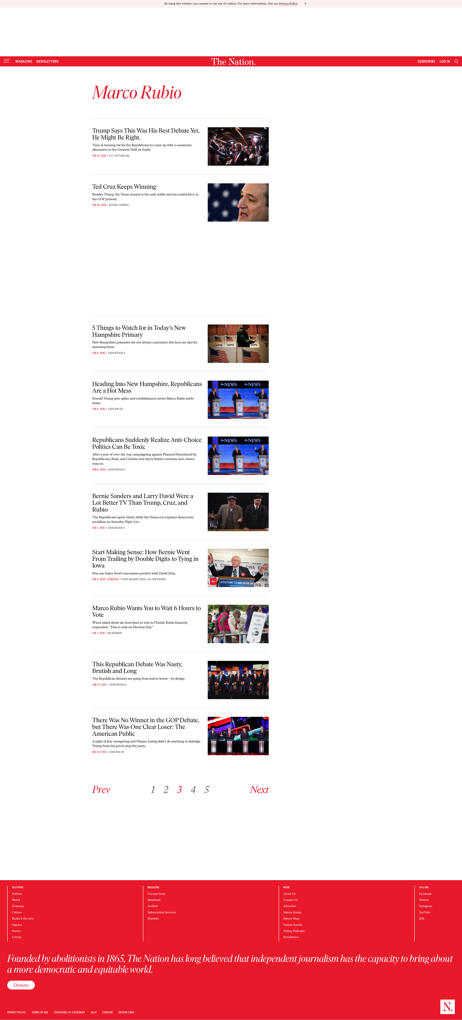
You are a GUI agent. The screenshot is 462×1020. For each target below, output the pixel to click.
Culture (17, 912)
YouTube (424, 912)
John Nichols (116, 353)
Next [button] (259, 789)
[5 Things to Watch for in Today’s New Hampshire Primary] (238, 343)
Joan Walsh (115, 409)
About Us (289, 893)
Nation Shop (291, 918)
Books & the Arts (23, 918)
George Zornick (119, 205)
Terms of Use (40, 1012)
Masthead (154, 900)
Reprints (153, 918)
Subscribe (426, 61)
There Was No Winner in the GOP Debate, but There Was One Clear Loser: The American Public (145, 726)
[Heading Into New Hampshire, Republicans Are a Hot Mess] (238, 400)
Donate (21, 985)
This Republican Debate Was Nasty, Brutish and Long (137, 668)
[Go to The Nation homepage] (233, 61)
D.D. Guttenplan (119, 156)
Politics (17, 893)
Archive (153, 906)
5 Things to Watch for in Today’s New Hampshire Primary (139, 331)
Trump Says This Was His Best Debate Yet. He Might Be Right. (146, 134)
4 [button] (193, 789)
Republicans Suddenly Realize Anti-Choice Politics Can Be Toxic (147, 443)
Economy (18, 906)
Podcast (113, 579)
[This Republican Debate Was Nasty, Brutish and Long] (238, 680)
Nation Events (292, 912)
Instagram (425, 906)
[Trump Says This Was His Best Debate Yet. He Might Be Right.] (238, 146)
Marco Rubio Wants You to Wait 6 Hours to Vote (146, 611)
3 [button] (179, 789)
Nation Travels (292, 925)
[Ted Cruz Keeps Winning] (238, 202)
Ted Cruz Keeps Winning (124, 186)
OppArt (17, 925)
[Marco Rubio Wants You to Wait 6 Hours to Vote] (238, 624)
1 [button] (153, 789)
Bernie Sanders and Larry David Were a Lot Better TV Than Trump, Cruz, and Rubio (142, 502)
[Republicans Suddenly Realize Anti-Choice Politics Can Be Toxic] (238, 456)
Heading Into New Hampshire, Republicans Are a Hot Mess (147, 387)
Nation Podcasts (293, 931)
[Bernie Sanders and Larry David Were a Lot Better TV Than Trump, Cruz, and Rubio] (238, 512)
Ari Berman (114, 633)
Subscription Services (162, 912)
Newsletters (47, 61)
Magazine (24, 61)
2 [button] (166, 789)
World (16, 900)
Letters (16, 937)
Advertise (289, 906)
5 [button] (206, 789)
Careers (108, 1012)
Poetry (16, 931)
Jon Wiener (159, 579)
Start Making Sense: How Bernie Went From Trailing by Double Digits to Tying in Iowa (145, 558)
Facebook (425, 893)
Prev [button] (101, 789)
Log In (445, 61)
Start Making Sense (133, 579)
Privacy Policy (288, 3)
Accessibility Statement (69, 1012)
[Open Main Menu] (6, 61)
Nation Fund (126, 1012)
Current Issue (156, 893)
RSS (421, 918)
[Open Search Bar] (456, 61)
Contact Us (290, 900)
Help (94, 1012)
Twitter (424, 900)
